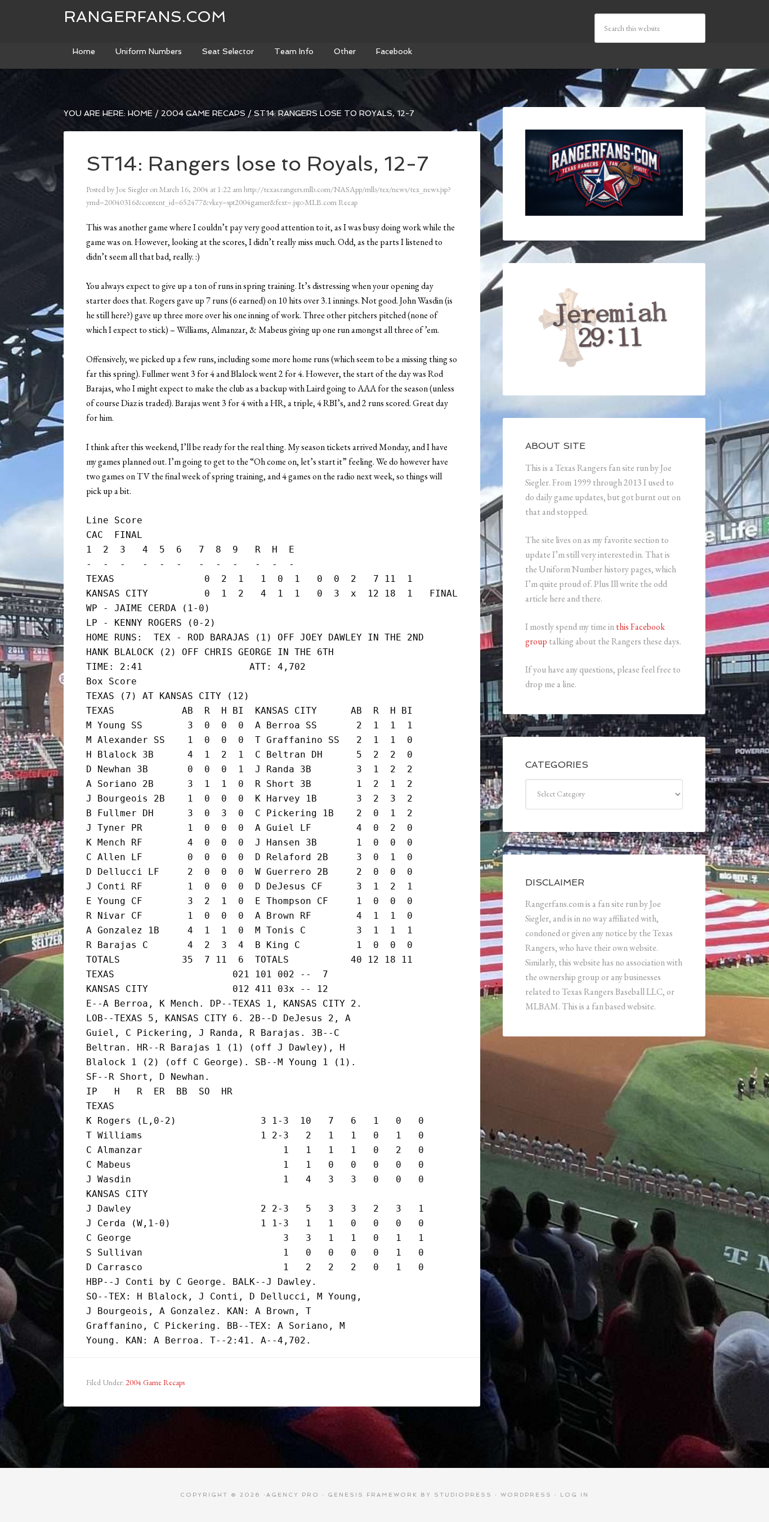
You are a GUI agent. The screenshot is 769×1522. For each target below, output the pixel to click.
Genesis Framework (373, 1495)
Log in (574, 1495)
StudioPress (463, 1495)
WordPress (526, 1495)
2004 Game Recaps (155, 1382)
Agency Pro (292, 1495)
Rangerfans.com (145, 16)
